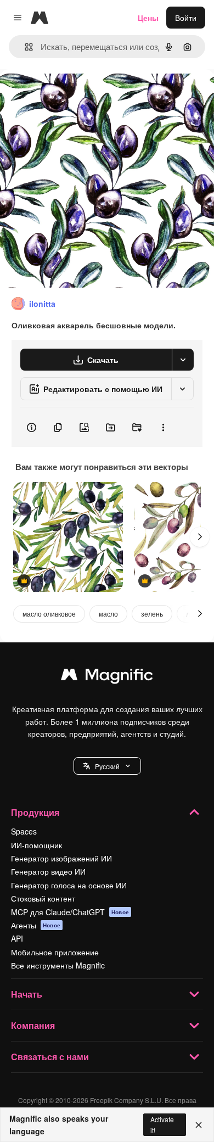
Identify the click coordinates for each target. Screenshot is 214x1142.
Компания (33, 1025)
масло (108, 613)
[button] (107, 766)
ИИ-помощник (36, 844)
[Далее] (200, 537)
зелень (152, 613)
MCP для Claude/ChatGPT (70, 911)
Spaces (24, 831)
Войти (185, 17)
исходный (73, 94)
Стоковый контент (43, 898)
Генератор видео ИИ (48, 871)
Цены (148, 17)
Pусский (107, 766)
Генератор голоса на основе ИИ (69, 885)
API (17, 938)
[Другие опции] (163, 427)
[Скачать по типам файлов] (183, 360)
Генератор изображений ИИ (61, 858)
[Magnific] (107, 677)
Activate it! (162, 1124)
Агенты (35, 925)
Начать (26, 994)
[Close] (199, 1125)
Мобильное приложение (55, 952)
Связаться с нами (50, 1056)
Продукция (35, 812)
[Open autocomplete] (24, 47)
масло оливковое (49, 613)
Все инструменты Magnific (58, 965)
